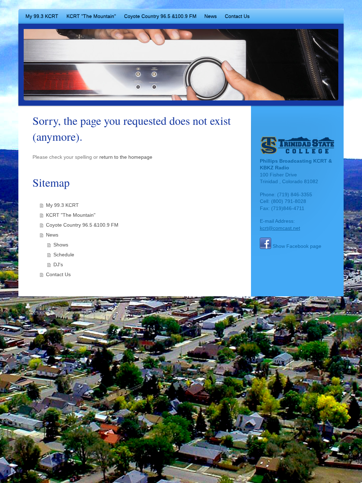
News (52, 235)
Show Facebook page (297, 246)
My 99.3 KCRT (62, 205)
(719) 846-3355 (294, 194)
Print (37, 306)
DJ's (58, 264)
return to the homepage (125, 157)
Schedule (63, 254)
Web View (327, 306)
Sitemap (53, 306)
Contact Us (58, 274)
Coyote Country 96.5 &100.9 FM (82, 225)
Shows (60, 245)
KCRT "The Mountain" (70, 215)
